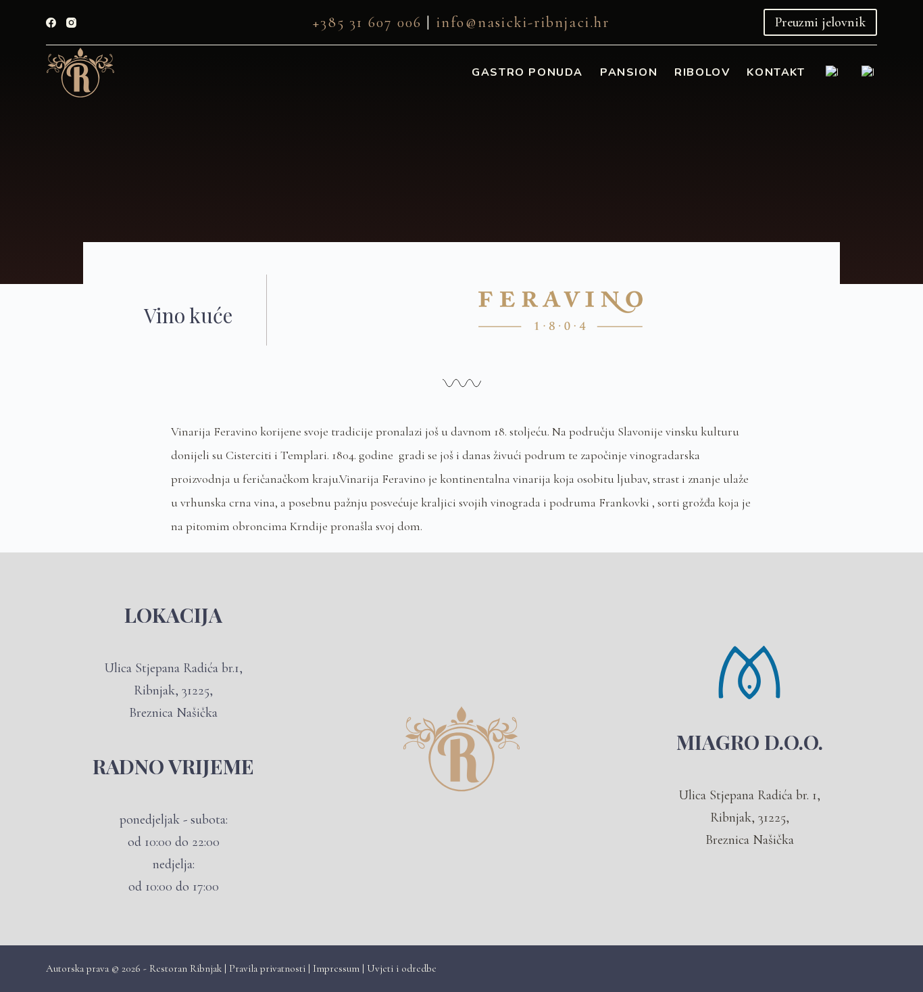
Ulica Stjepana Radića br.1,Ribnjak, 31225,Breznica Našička (173, 690)
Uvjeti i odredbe (401, 968)
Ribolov (702, 72)
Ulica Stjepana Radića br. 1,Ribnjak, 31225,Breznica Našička (749, 817)
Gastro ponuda (527, 72)
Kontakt (776, 72)
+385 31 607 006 (367, 22)
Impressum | (340, 968)
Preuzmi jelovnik (820, 22)
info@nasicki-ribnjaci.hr (523, 22)
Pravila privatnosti (268, 968)
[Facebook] (51, 23)
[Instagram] (71, 23)
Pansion (628, 72)
